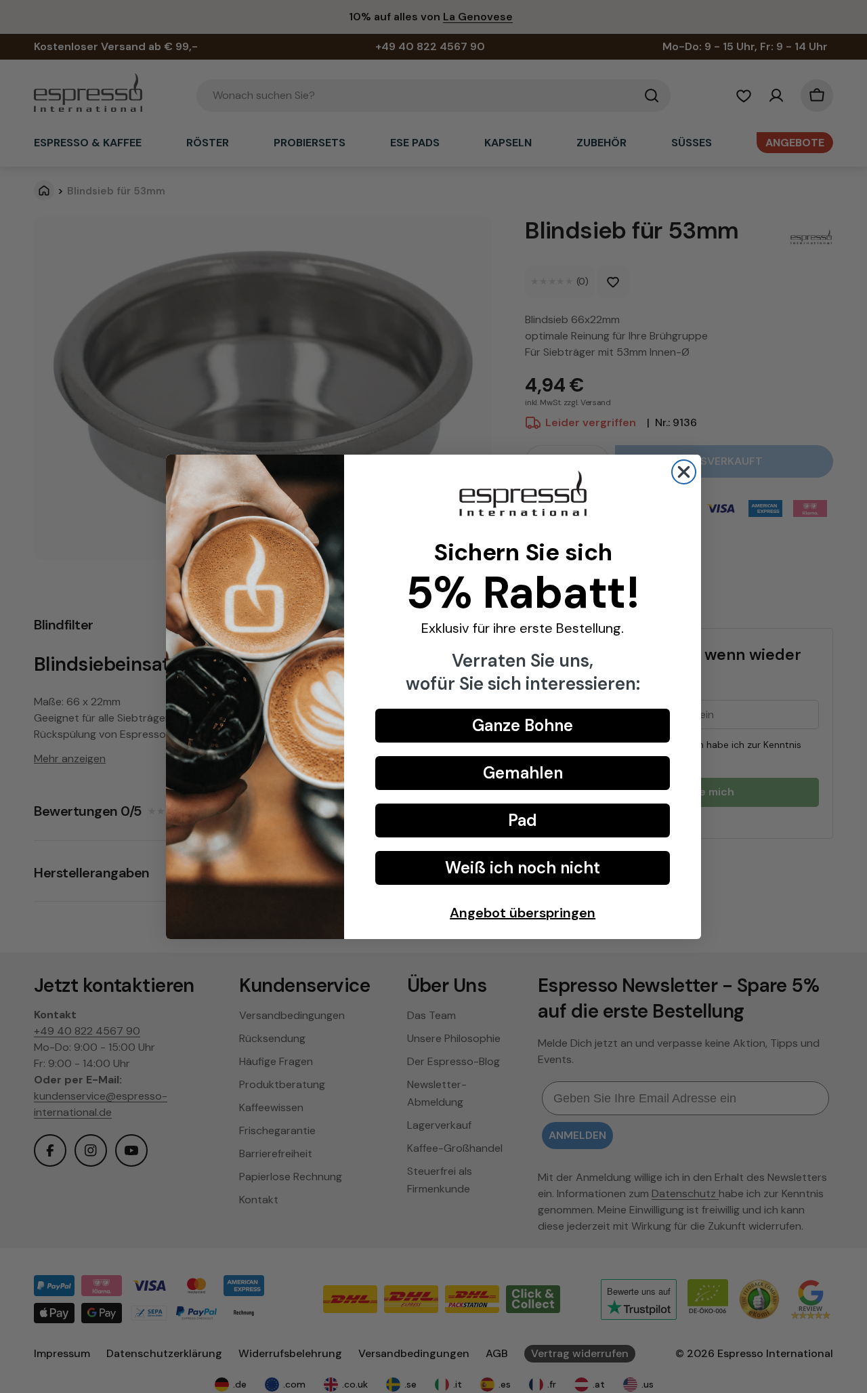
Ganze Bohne (522, 725)
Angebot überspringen (522, 912)
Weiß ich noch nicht (522, 867)
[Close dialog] (684, 472)
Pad (522, 820)
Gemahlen (523, 772)
